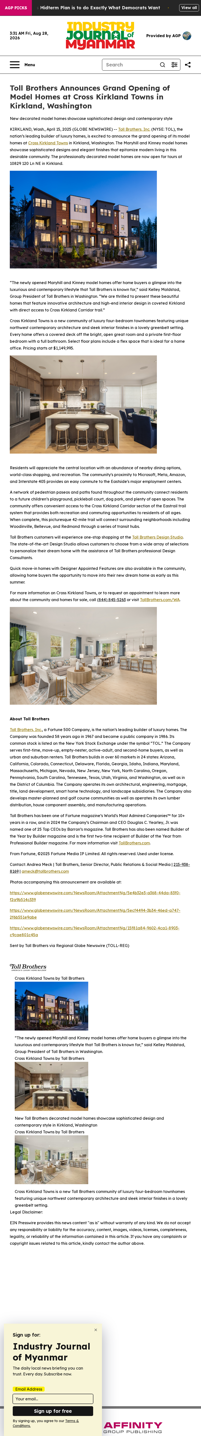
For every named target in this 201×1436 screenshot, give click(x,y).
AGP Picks (16, 7)
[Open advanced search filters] (174, 64)
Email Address (28, 1389)
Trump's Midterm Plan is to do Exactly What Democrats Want (90, 8)
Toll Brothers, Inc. (26, 729)
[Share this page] (187, 65)
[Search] (162, 64)
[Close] (95, 1330)
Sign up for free (53, 1411)
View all (189, 7)
